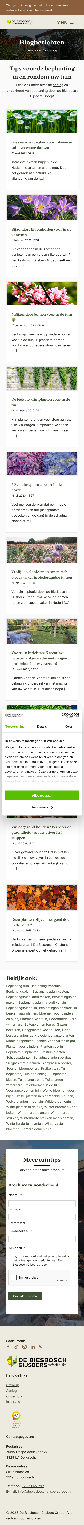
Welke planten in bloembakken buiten (44, 1096)
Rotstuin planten (52, 1052)
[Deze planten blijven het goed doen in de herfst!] (42, 897)
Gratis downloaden (25, 1296)
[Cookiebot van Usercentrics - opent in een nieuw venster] (61, 715)
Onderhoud (14, 1396)
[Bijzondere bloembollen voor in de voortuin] (42, 207)
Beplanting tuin (17, 986)
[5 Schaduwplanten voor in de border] (42, 464)
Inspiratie (13, 1402)
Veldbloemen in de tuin (42, 1085)
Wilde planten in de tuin (24, 1107)
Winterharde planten (33, 1113)
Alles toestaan (42, 795)
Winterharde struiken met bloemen (46, 1118)
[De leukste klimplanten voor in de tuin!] (42, 379)
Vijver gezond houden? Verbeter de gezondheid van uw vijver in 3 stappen (41, 832)
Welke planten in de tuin (24, 1101)
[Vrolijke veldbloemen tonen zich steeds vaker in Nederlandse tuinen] (42, 550)
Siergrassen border (56, 1063)
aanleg (58, 85)
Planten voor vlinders (22, 1046)
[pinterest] (41, 1347)
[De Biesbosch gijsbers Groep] (36, 1356)
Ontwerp (12, 1385)
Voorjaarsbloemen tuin (23, 1090)
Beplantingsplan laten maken (28, 997)
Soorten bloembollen (22, 1068)
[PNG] (19, 21)
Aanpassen (40, 807)
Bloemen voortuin (33, 1019)
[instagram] (24, 1347)
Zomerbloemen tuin (36, 1129)
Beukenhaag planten (21, 1013)
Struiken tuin (49, 1068)
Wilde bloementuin (59, 1101)
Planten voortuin (53, 1046)
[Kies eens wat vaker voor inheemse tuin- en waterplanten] (42, 121)
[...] (41, 178)
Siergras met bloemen (23, 1063)
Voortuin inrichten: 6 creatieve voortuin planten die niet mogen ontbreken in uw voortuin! (39, 658)
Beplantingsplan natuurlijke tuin (42, 1002)
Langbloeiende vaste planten (52, 1035)
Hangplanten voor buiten (41, 1030)
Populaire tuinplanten (22, 1052)
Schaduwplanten (18, 1057)
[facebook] (8, 1347)
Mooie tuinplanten (19, 1041)
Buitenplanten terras (39, 1024)
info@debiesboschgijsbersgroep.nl (44, 1491)
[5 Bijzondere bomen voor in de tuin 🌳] (42, 293)
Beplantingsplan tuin (21, 1008)
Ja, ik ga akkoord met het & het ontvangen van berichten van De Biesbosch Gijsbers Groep (41, 1260)
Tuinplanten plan (30, 1080)
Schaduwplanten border (51, 1057)
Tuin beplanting (35, 1074)
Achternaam (17, 1222)
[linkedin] (33, 1347)
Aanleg (11, 1390)
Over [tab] (68, 726)
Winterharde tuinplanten (24, 1123)
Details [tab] (42, 726)
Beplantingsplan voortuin (58, 1008)
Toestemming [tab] (15, 726)
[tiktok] (16, 1347)
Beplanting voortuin (46, 986)
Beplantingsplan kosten (50, 991)
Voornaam (15, 1209)
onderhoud (15, 91)
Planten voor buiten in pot (55, 1041)
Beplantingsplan (18, 991)
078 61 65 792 (33, 1486)
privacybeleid (57, 1256)
